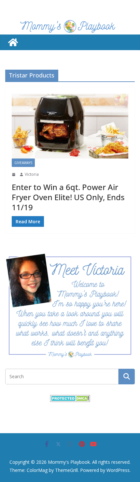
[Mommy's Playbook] (13, 42)
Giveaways (23, 162)
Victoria (32, 174)
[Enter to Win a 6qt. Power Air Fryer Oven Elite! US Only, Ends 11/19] (70, 126)
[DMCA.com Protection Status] (70, 399)
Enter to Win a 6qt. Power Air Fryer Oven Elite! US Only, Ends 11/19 (68, 197)
